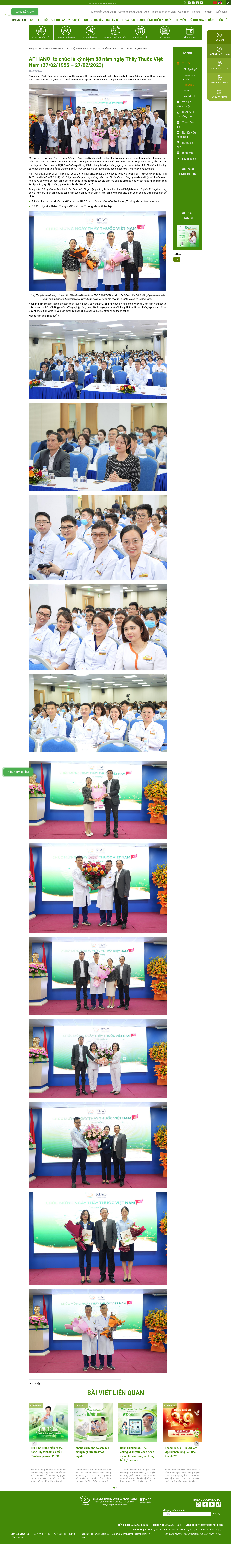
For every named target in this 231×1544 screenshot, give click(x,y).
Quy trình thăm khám (130, 11)
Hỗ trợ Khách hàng (202, 20)
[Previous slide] (34, 1443)
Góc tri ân (183, 11)
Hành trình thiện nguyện (154, 20)
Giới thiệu (35, 20)
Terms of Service (207, 1529)
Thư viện (180, 20)
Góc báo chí (190, 96)
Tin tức (196, 11)
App (146, 11)
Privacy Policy (188, 1529)
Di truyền (97, 20)
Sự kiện (187, 90)
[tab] (114, 1488)
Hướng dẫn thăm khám (103, 11)
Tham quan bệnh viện (164, 11)
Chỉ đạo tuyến (191, 69)
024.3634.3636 (133, 1525)
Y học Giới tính (78, 20)
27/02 (177, 259)
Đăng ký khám (25, 11)
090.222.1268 (167, 1525)
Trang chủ (18, 20)
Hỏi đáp (207, 11)
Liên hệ (222, 20)
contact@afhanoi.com (204, 1525)
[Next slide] (196, 1443)
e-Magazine (189, 158)
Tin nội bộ (189, 85)
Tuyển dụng (220, 11)
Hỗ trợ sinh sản (55, 20)
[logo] (8, 14)
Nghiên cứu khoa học (120, 20)
